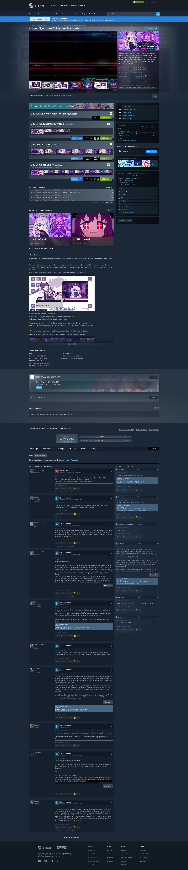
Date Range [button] (72, 449)
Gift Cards (91, 865)
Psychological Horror (130, 87)
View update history (125, 204)
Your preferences (154, 430)
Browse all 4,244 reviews (71, 837)
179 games (37, 499)
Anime (139, 87)
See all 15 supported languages (127, 140)
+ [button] (155, 87)
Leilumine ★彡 (39, 523)
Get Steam (143, 850)
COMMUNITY (64, 6)
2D (153, 87)
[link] (92, 138)
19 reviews (37, 554)
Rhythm (121, 87)
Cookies (123, 861)
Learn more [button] (151, 151)
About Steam (92, 850)
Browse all (108, 187)
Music (148, 87)
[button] (32, 13)
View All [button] (110, 210)
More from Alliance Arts (48, 377)
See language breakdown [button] (126, 430)
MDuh (36, 602)
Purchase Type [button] (47, 449)
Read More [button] (108, 585)
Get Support (144, 857)
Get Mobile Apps (145, 854)
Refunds (124, 865)
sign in (147, 2)
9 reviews (36, 648)
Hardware (110, 857)
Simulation (136, 176)
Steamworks (92, 857)
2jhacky (36, 668)
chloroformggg (39, 470)
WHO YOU (146, 76)
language (154, 2)
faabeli (36, 497)
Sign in (32, 95)
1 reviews (36, 803)
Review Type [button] (34, 449)
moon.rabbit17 (39, 552)
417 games (37, 670)
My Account (143, 861)
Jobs (108, 854)
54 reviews (37, 526)
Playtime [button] (83, 449)
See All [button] (108, 202)
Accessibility (125, 854)
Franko (36, 725)
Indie (131, 176)
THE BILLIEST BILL (41, 644)
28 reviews (37, 472)
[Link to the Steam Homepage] (36, 7)
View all (157, 407)
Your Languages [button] (40, 455)
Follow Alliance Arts (47, 382)
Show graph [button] (152, 449)
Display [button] (93, 449)
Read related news (124, 207)
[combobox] (131, 14)
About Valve (110, 850)
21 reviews (37, 672)
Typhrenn (37, 753)
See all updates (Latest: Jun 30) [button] (43, 248)
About (74, 6)
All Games (32, 25)
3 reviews (36, 755)
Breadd (36, 801)
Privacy (123, 850)
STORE (54, 6)
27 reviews (37, 727)
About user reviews (141, 430)
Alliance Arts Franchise (55, 25)
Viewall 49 (154, 163)
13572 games (38, 604)
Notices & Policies (127, 857)
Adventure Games (41, 25)
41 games (37, 647)
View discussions (124, 210)
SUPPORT (82, 6)
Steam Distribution (94, 861)
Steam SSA (92, 854)
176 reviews (37, 606)
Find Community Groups (126, 213)
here (64, 414)
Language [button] (60, 449)
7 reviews (36, 501)
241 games (37, 525)
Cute (144, 87)
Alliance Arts (138, 76)
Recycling (110, 861)
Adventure (126, 176)
